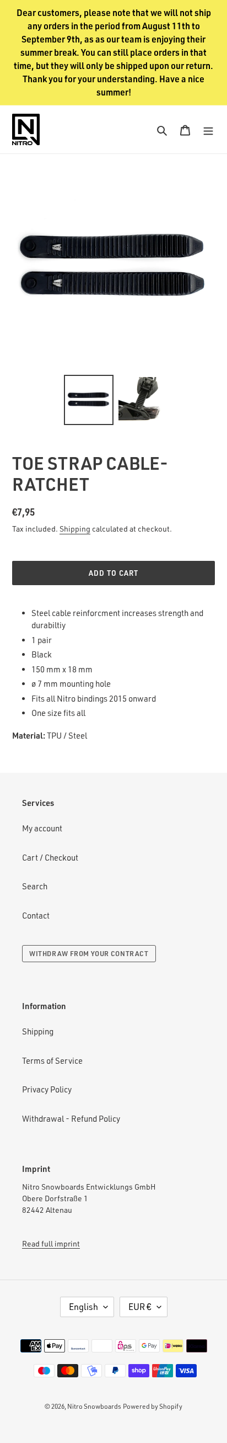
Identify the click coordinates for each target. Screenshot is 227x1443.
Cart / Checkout (50, 857)
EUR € (140, 1306)
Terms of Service (52, 1060)
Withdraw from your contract (89, 953)
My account (42, 828)
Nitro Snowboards (94, 1406)
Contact (36, 915)
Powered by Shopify (152, 1406)
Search (34, 886)
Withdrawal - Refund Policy (71, 1118)
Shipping (75, 528)
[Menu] (208, 129)
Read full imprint (51, 1243)
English (83, 1306)
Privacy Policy (47, 1089)
